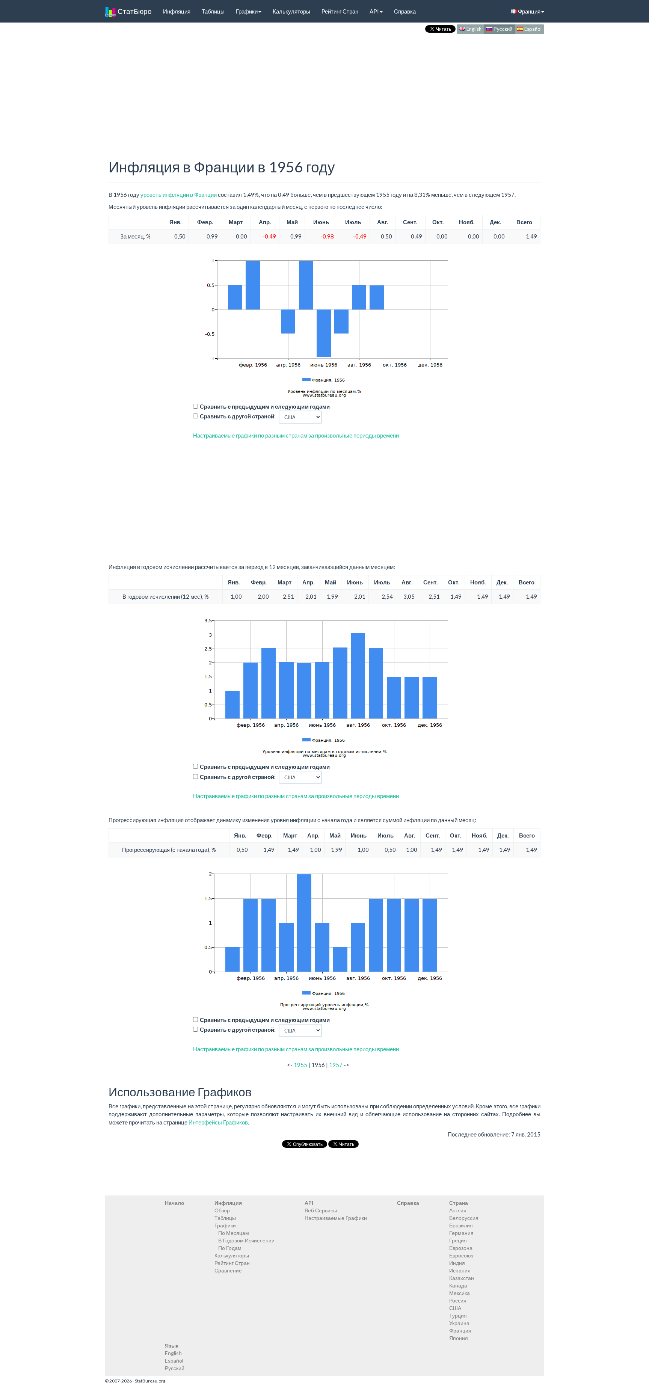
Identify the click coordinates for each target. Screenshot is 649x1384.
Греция (458, 1240)
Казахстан (461, 1278)
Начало (174, 1203)
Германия (461, 1233)
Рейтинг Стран (339, 11)
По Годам (229, 1248)
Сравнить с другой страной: (238, 416)
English (473, 29)
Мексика (459, 1293)
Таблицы (213, 11)
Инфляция (176, 11)
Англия (457, 1210)
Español (532, 29)
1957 (336, 1064)
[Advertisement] (324, 88)
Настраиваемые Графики (336, 1218)
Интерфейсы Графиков (218, 1122)
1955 (300, 1064)
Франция (528, 11)
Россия (457, 1300)
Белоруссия (463, 1218)
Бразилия (461, 1225)
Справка (405, 11)
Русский (502, 29)
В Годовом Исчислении (246, 1240)
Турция (458, 1315)
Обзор (222, 1210)
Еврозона (460, 1248)
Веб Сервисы (321, 1210)
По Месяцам (233, 1233)
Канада (458, 1285)
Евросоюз (461, 1255)
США (455, 1308)
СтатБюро (134, 11)
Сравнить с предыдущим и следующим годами (265, 406)
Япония (458, 1338)
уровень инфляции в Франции (178, 194)
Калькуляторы (291, 11)
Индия (457, 1263)
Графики (247, 11)
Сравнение (228, 1270)
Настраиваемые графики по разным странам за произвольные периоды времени (296, 435)
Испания (460, 1270)
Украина (459, 1323)
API (374, 11)
